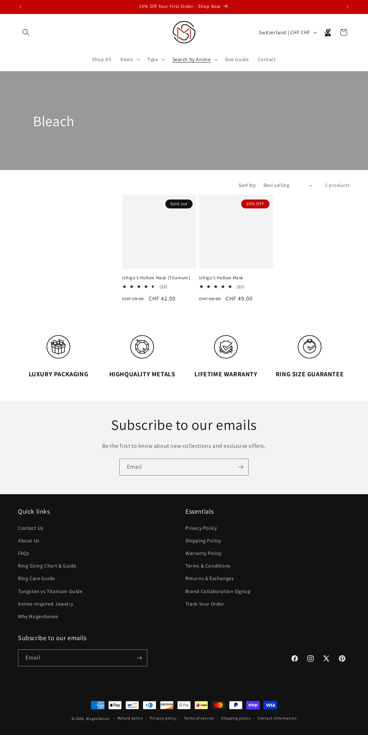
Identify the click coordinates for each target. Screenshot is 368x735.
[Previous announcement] (20, 7)
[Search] (26, 32)
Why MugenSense (38, 616)
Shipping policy (236, 718)
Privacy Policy (201, 528)
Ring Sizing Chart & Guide (47, 565)
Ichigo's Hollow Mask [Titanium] (156, 278)
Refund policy (130, 718)
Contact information (277, 718)
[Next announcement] (347, 7)
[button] (129, 59)
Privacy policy (163, 718)
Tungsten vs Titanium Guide (50, 591)
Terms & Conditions (208, 565)
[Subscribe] (240, 467)
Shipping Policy (203, 540)
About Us (29, 540)
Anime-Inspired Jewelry (45, 604)
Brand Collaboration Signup (218, 591)
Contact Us (30, 528)
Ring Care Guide (36, 578)
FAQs (23, 553)
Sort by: (247, 185)
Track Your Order (204, 604)
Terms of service (199, 718)
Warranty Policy (203, 553)
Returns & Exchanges (209, 578)
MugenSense (97, 718)
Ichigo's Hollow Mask (221, 278)
